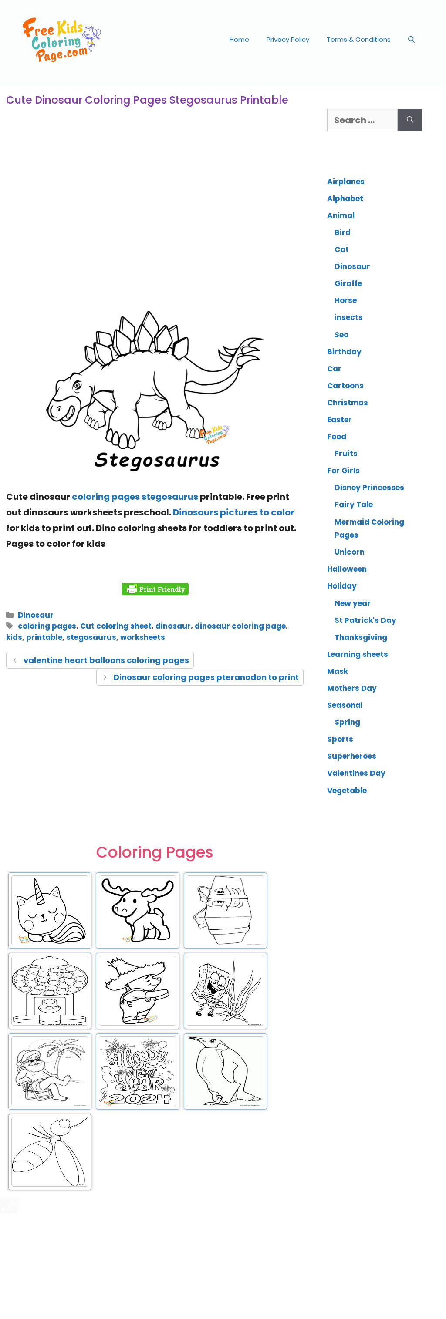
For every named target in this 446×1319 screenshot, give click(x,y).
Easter (339, 419)
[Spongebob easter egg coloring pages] (225, 1024)
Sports (340, 739)
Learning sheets (357, 654)
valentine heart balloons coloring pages (106, 660)
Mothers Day (352, 688)
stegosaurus (91, 637)
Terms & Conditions (359, 39)
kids (14, 637)
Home (239, 39)
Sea (341, 335)
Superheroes (351, 756)
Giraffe (348, 283)
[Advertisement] (155, 232)
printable (44, 637)
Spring (347, 722)
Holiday (342, 586)
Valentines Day (356, 773)
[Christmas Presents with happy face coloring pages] (225, 943)
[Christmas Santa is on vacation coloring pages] (49, 1104)
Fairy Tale (353, 504)
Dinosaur (36, 615)
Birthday (344, 352)
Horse (345, 300)
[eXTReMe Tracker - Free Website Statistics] (9, 1210)
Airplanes (346, 181)
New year (352, 603)
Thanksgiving (360, 637)
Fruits (346, 453)
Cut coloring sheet (116, 626)
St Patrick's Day (365, 620)
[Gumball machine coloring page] (49, 1024)
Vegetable (347, 790)
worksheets (142, 637)
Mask (337, 671)
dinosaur (173, 626)
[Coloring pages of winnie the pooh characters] (137, 1024)
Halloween (347, 569)
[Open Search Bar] (411, 40)
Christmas (347, 402)
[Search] (410, 120)
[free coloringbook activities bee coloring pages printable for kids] (49, 1185)
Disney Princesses (369, 487)
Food (336, 436)
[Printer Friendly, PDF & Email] (155, 589)
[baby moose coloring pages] (137, 943)
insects (348, 317)
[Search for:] (362, 120)
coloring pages (47, 626)
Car (334, 368)
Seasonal (345, 705)
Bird (342, 232)
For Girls (343, 470)
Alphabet (345, 198)
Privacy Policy (288, 39)
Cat (341, 249)
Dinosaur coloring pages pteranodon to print (206, 677)
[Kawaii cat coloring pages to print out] (49, 943)
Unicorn (349, 552)
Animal (341, 215)
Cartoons (345, 385)
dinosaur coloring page (240, 626)
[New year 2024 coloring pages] (137, 1104)
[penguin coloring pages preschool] (225, 1104)
